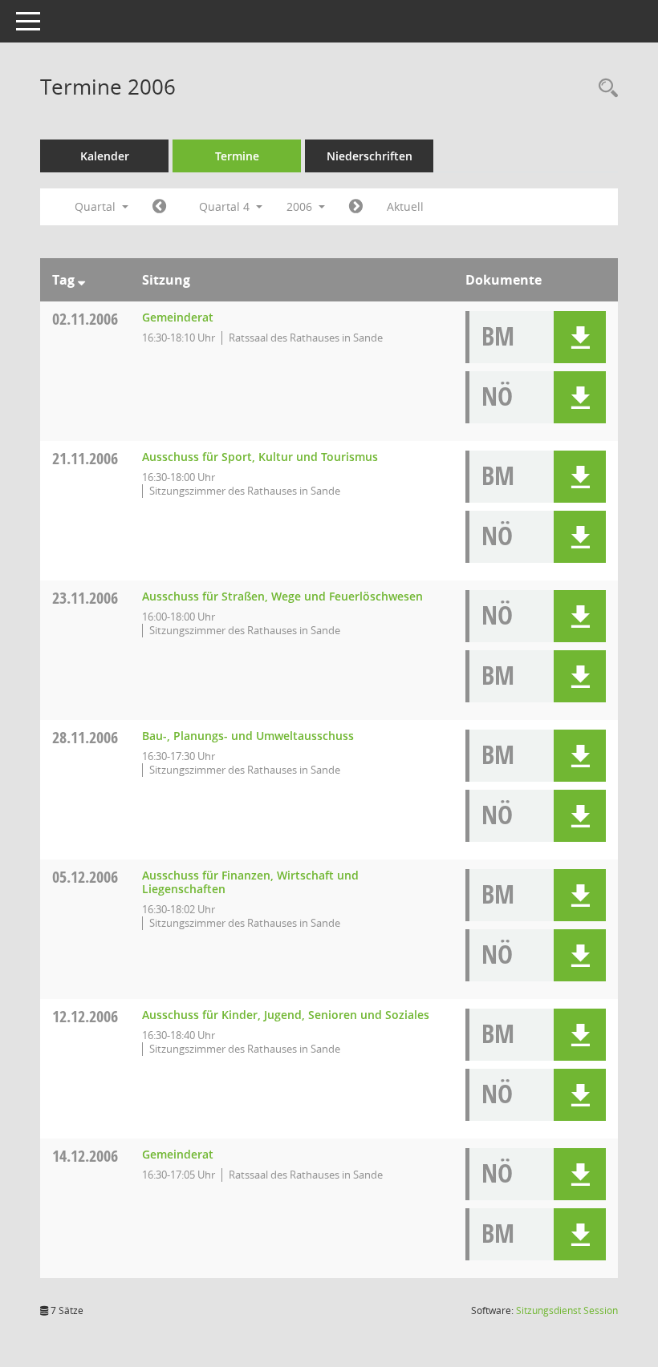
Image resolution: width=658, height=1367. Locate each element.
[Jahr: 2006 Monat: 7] (159, 206)
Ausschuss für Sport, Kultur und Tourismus (260, 456)
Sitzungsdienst (567, 1310)
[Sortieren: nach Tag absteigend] (81, 280)
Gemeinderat (177, 317)
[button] (580, 337)
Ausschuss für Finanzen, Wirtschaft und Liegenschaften (250, 882)
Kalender (104, 156)
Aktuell (405, 206)
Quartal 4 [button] (226, 206)
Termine (237, 156)
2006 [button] (300, 206)
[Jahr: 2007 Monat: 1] (356, 206)
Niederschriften (369, 156)
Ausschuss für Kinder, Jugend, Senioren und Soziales (285, 1014)
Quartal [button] (97, 206)
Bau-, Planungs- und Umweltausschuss (248, 735)
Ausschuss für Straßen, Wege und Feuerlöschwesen (282, 596)
